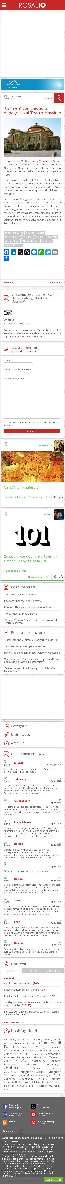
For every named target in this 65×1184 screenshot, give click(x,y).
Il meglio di (10, 497)
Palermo (8, 282)
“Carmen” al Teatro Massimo (20, 594)
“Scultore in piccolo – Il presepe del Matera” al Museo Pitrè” (29, 670)
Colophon (8, 1131)
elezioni (11, 1054)
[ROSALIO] (32, 5)
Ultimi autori (22, 734)
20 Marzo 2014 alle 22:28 (16, 323)
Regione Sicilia (33, 1072)
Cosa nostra (15, 1050)
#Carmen (28, 236)
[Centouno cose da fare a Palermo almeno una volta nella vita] (32, 535)
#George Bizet (12, 241)
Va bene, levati (54, 1179)
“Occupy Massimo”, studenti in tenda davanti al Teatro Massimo (30, 621)
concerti (27, 1047)
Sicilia (55, 1075)
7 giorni (32, 970)
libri (8, 1061)
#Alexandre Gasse (14, 232)
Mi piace (61, 497)
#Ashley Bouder (13, 236)
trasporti (11, 1082)
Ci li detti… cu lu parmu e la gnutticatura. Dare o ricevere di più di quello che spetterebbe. (31, 770)
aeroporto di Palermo (30, 1039)
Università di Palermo (32, 1085)
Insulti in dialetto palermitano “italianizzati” (30, 996)
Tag (48, 497)
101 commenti (34, 576)
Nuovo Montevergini (44, 1064)
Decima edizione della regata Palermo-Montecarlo (32, 652)
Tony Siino (47, 514)
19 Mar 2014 (9, 98)
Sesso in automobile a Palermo (25, 989)
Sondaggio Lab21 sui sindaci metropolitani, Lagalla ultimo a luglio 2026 (32, 1004)
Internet (10, 1057)
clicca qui (27, 1166)
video (8, 1088)
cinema (32, 1043)
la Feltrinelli (24, 1057)
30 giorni (11, 970)
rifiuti (22, 1075)
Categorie (19, 725)
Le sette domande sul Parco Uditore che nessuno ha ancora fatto (32, 1013)
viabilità (55, 1086)
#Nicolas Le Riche (30, 241)
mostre (55, 1061)
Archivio (18, 743)
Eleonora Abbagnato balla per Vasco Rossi (27, 607)
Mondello (38, 1060)
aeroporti (10, 1039)
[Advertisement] (32, 44)
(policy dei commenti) (24, 351)
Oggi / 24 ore (53, 970)
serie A (43, 1075)
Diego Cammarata (49, 1050)
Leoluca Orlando (48, 1057)
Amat (48, 1039)
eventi (24, 1054)
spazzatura (27, 1078)
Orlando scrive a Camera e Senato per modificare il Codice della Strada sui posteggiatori (32, 660)
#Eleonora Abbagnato (46, 236)
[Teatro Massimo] (32, 155)
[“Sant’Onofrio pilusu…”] (32, 466)
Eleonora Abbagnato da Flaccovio (23, 600)
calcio (9, 1043)
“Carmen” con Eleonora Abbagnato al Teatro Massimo (32, 110)
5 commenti (35, 497)
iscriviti (7, 425)
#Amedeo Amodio (35, 232)
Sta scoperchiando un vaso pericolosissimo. (26, 871)
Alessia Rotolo (45, 445)
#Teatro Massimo (13, 245)
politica (11, 1072)
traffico (56, 1078)
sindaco (10, 1078)
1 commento (55, 282)
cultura (30, 1050)
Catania (20, 1043)
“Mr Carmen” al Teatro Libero (20, 613)
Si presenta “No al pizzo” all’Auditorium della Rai (30, 640)
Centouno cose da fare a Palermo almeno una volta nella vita (30, 558)
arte (57, 1039)
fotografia (37, 1054)
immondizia (53, 1054)
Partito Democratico (47, 1068)
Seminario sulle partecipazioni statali (24, 646)
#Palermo (47, 241)
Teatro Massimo (39, 161)
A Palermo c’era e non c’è (21, 983)
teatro (43, 1079)
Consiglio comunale (48, 1047)
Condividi (55, 497)
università (25, 1082)
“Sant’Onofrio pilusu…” (21, 487)
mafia (22, 1060)
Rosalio (48, 98)
